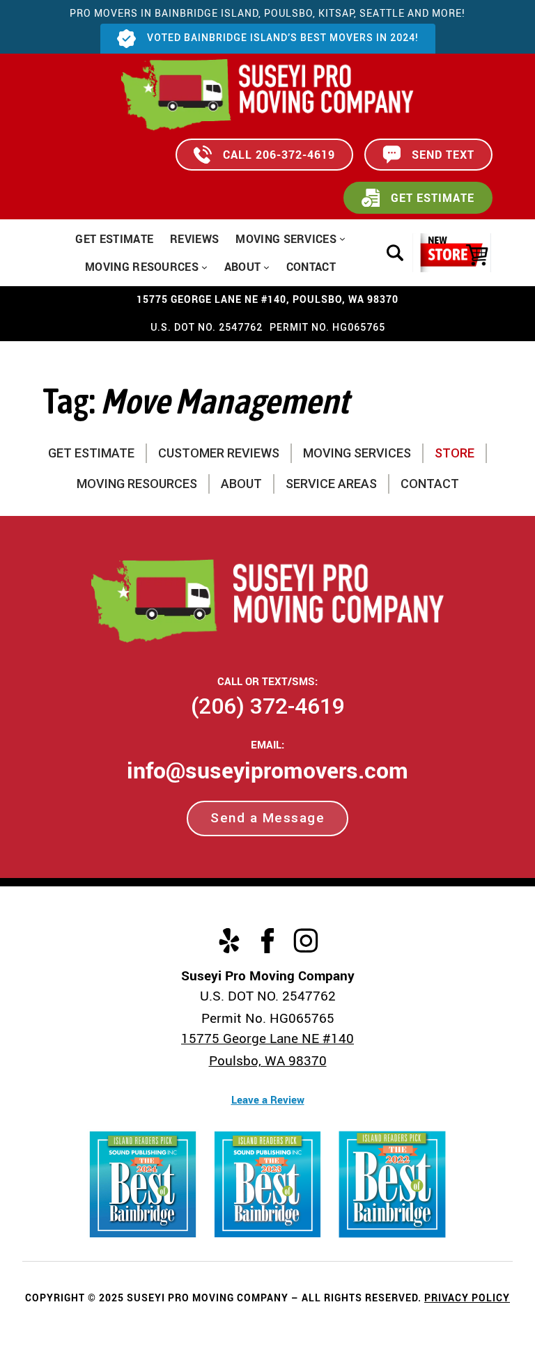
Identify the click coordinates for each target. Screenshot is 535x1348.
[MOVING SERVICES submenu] (342, 238)
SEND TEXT (443, 154)
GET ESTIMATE (432, 197)
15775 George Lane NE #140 (267, 1038)
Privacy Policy (467, 1297)
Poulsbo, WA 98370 (268, 1060)
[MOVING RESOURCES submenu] (204, 266)
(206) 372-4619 (268, 706)
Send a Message (267, 818)
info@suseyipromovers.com (267, 770)
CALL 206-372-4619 (279, 154)
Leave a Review (267, 1099)
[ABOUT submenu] (266, 266)
